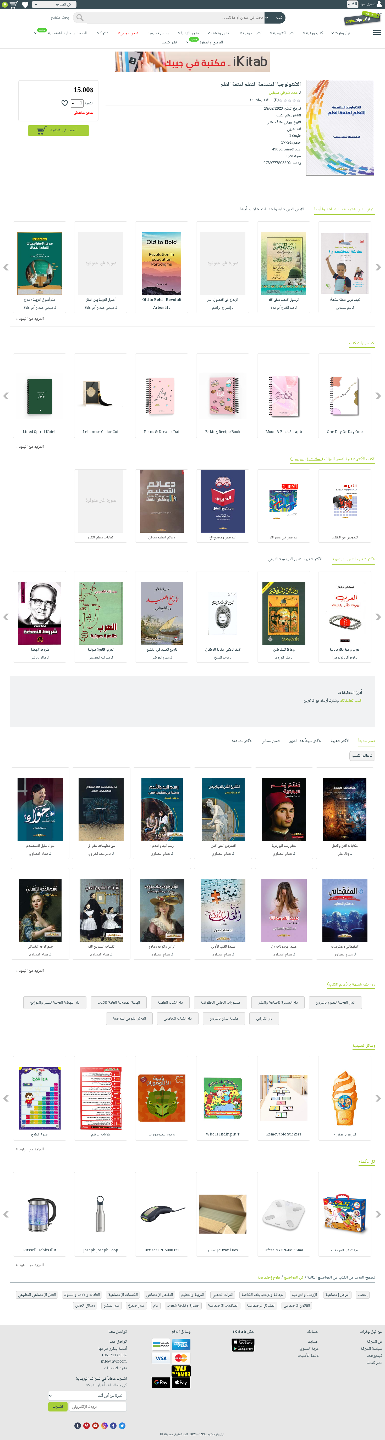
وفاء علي (343, 854)
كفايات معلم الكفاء (101, 538)
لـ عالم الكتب (362, 756)
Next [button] (6, 267)
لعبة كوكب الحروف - (345, 1250)
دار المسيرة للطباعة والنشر (278, 1002)
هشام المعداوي (282, 854)
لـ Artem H (161, 308)
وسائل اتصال (85, 1305)
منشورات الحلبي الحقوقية (220, 1002)
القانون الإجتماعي (297, 1305)
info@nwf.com (113, 1362)
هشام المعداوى (160, 854)
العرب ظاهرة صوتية (100, 650)
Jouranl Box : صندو (222, 1250)
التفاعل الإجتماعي (159, 1294)
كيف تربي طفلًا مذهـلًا (345, 300)
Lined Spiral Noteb (40, 432)
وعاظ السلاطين (284, 650)
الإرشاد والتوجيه (304, 1294)
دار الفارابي (264, 1018)
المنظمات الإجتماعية (223, 1305)
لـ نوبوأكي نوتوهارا (344, 658)
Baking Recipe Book (222, 432)
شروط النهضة (40, 650)
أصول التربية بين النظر (101, 300)
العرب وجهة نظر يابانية (344, 650)
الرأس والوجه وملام (162, 947)
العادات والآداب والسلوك (82, 1294)
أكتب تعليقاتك (351, 700)
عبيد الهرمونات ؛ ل (284, 947)
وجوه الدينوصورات (162, 1135)
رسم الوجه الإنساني (40, 947)
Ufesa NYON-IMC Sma (284, 1250)
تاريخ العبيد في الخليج (161, 650)
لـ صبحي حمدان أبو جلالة (100, 308)
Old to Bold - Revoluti (162, 300)
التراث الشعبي (222, 1294)
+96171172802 (113, 1355)
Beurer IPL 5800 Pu (162, 1250)
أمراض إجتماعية (337, 1294)
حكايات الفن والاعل (345, 846)
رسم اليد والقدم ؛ (162, 846)
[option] (344, 267)
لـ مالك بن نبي (40, 658)
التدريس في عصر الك (284, 538)
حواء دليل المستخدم (40, 846)
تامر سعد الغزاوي (99, 854)
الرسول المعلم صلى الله (283, 300)
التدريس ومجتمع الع (223, 538)
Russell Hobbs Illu (39, 1250)
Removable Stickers (283, 1135)
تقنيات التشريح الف (101, 947)
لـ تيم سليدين (345, 308)
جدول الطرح (39, 1135)
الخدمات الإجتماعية (123, 1294)
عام (155, 1305)
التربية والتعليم (192, 1294)
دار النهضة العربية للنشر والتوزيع (55, 1002)
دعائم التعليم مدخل (161, 538)
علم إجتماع (136, 1305)
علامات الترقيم (101, 1135)
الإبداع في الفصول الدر (222, 300)
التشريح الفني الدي (223, 846)
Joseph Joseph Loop (100, 1250)
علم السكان (111, 1305)
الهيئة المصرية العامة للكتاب (118, 1002)
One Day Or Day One (345, 432)
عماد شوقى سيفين (306, 459)
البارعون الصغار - (345, 1135)
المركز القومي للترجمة (129, 1018)
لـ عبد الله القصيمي (101, 658)
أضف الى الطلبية (63, 130)
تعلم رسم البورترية (284, 846)
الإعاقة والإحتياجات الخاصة (262, 1294)
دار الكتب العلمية (170, 1002)
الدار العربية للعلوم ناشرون (335, 1002)
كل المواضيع (294, 1277)
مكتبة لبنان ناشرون (224, 1018)
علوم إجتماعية (268, 1277)
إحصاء (362, 1294)
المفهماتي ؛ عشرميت (345, 947)
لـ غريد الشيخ (223, 658)
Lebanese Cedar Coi (100, 432)
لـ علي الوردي (284, 658)
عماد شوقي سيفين (283, 92)
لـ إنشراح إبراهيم (222, 308)
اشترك (58, 1406)
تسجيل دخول (367, 4)
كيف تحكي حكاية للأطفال (223, 650)
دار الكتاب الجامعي (178, 1018)
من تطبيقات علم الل (101, 846)
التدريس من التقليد (345, 538)
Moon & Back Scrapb (284, 432)
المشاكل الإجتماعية (261, 1305)
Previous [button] (378, 267)
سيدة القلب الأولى (223, 947)
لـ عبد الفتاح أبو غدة (284, 308)
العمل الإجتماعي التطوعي (37, 1294)
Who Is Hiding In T (223, 1135)
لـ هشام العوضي (162, 658)
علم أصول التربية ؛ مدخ (40, 300)
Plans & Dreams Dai (161, 432)
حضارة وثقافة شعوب (183, 1305)
